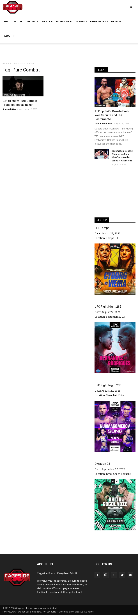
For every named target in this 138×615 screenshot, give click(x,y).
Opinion (80, 21)
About (8, 35)
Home (6, 63)
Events (46, 21)
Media (114, 21)
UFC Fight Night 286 (108, 385)
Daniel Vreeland (103, 123)
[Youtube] (130, 575)
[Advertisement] (69, 51)
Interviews (62, 21)
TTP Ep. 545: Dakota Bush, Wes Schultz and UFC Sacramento (112, 115)
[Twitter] (122, 575)
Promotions (98, 21)
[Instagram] (106, 575)
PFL (22, 21)
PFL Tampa (102, 228)
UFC (6, 21)
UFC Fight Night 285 (108, 306)
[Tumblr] (114, 575)
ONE (14, 21)
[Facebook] (97, 575)
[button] (131, 4)
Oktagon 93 (102, 463)
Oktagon (32, 21)
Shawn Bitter (9, 109)
